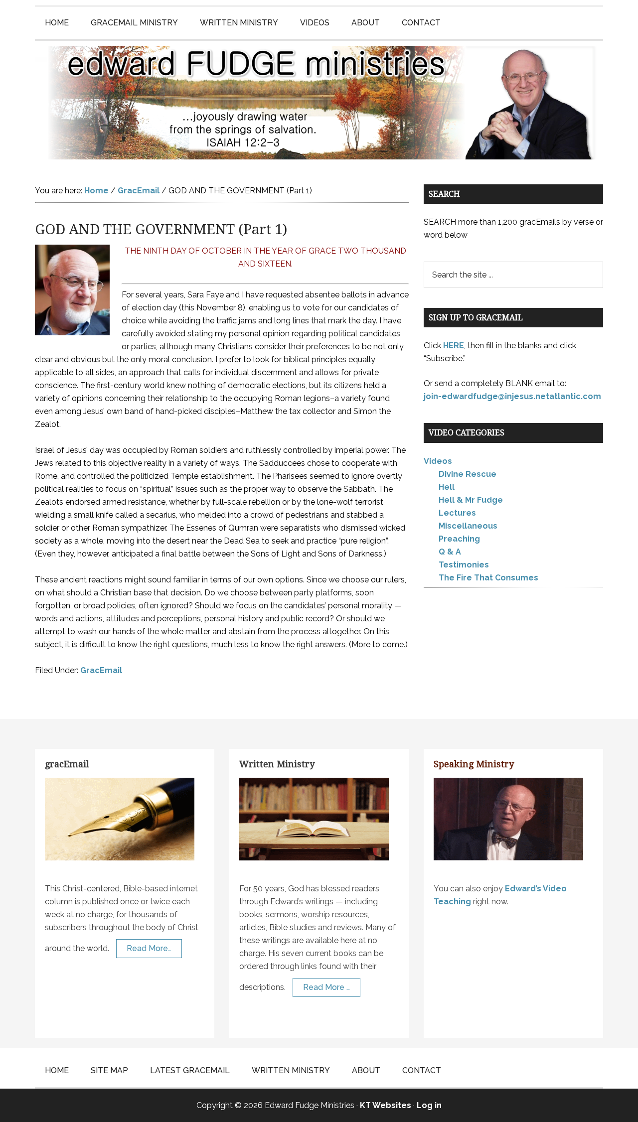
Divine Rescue (467, 474)
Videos (438, 461)
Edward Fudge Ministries (319, 102)
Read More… (149, 948)
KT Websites (385, 1105)
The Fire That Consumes (488, 577)
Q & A (450, 552)
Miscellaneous (468, 526)
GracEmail (101, 670)
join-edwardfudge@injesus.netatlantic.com (512, 396)
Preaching (459, 539)
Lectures (457, 513)
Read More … (326, 987)
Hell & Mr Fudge (471, 500)
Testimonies (464, 564)
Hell (447, 487)
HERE (453, 345)
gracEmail (67, 764)
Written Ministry (277, 764)
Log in (429, 1105)
